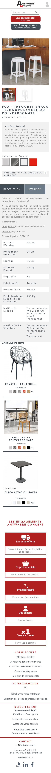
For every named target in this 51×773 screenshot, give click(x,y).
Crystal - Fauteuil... (21, 384)
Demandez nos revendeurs (25, 733)
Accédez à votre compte (25, 723)
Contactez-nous (27, 745)
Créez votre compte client (25, 719)
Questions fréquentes (25, 671)
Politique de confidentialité (25, 675)
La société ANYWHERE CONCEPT (25, 666)
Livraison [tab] (35, 189)
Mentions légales (25, 656)
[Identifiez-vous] (47, 4)
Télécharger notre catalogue (25, 694)
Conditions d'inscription (25, 714)
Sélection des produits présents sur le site (25, 698)
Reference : (9, 117)
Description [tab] (12, 189)
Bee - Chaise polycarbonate (21, 439)
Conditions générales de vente (25, 661)
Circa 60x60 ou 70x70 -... (21, 494)
